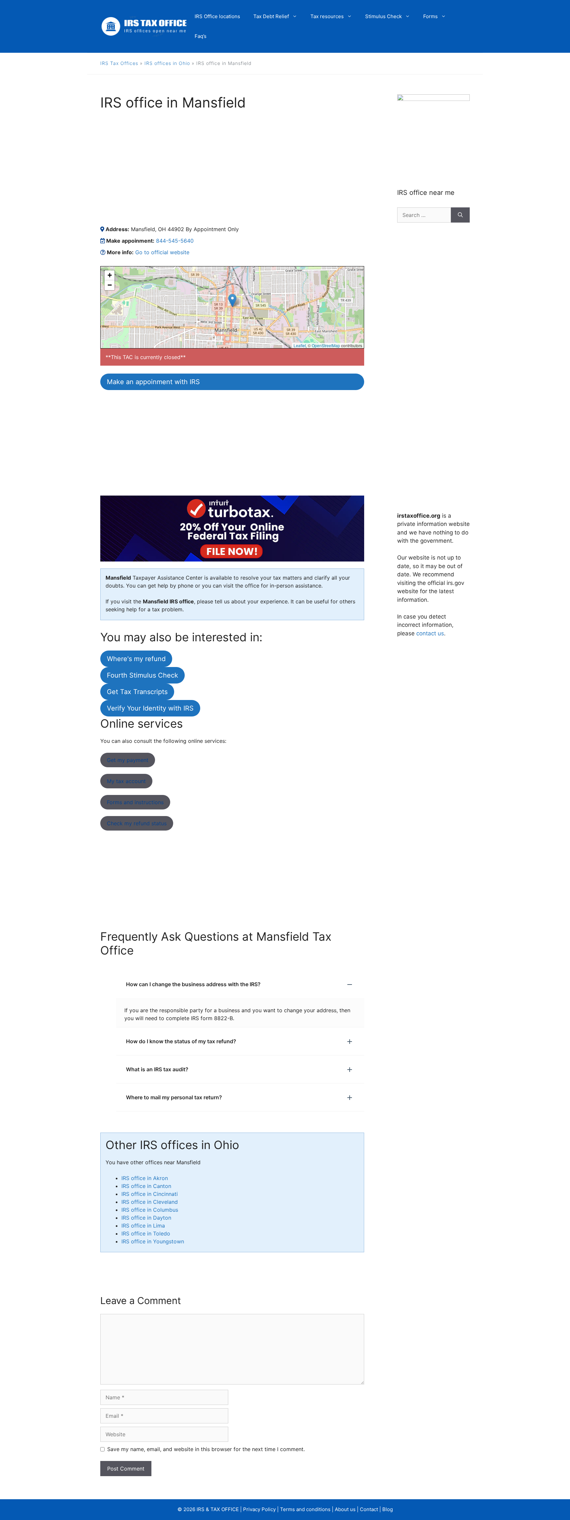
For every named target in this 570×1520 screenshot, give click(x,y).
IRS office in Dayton (146, 1217)
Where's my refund (136, 659)
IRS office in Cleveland (149, 1202)
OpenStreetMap (326, 345)
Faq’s (200, 36)
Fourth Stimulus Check (142, 675)
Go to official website (162, 252)
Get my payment (127, 760)
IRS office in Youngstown (152, 1241)
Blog (387, 1509)
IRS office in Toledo (145, 1233)
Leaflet (300, 345)
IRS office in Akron (144, 1178)
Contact (369, 1509)
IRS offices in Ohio (167, 63)
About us (345, 1509)
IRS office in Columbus (149, 1209)
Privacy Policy (259, 1509)
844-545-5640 (175, 240)
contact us (430, 633)
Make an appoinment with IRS (153, 382)
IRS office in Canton (146, 1186)
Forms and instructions (135, 802)
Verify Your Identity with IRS (150, 708)
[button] (232, 300)
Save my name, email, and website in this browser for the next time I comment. (206, 1449)
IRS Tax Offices (119, 63)
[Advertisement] (232, 167)
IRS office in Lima (143, 1225)
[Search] (460, 215)
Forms (430, 16)
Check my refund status (137, 823)
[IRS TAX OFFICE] (144, 25)
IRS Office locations (217, 16)
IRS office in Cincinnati (149, 1194)
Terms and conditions (305, 1509)
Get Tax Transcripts (137, 692)
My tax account (126, 781)
